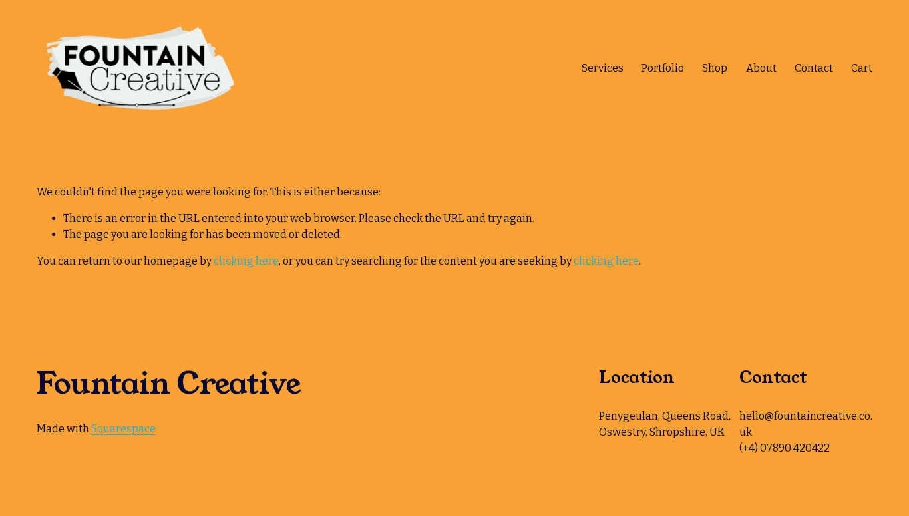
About (761, 68)
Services (603, 68)
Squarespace (123, 428)
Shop (714, 68)
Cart (861, 68)
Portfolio (662, 68)
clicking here (246, 261)
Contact (814, 68)
